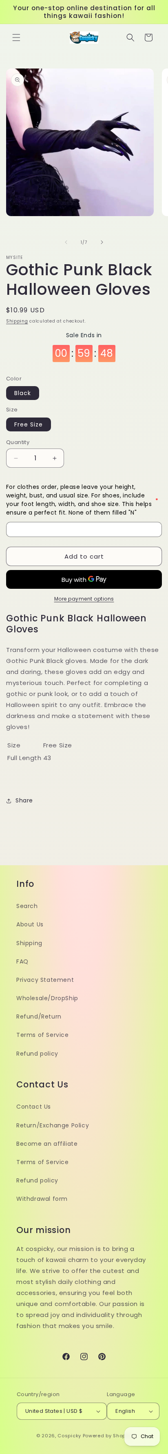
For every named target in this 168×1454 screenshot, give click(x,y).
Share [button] (24, 800)
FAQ (22, 961)
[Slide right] (102, 242)
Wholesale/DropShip (47, 998)
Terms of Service (42, 1035)
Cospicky (69, 1435)
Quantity (17, 442)
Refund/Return (39, 1016)
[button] (16, 37)
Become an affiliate (46, 1144)
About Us (30, 924)
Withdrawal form (42, 1199)
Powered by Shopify (107, 1435)
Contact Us (33, 1107)
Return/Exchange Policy (52, 1125)
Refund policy (37, 1054)
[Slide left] (66, 242)
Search (27, 906)
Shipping (17, 321)
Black (22, 393)
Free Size (28, 424)
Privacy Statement (45, 980)
